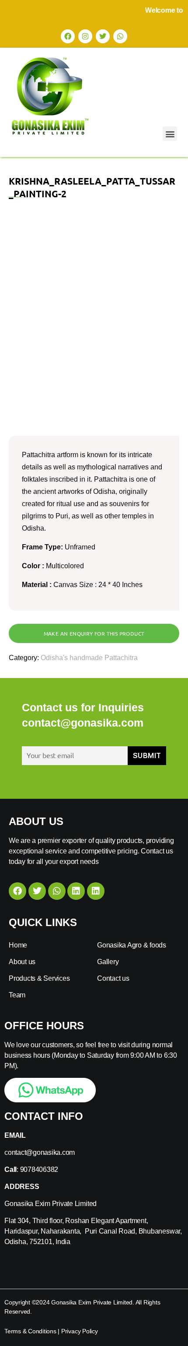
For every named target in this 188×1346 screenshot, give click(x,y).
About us (22, 961)
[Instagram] (85, 36)
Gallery (107, 961)
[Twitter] (103, 36)
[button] (170, 133)
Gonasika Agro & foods (131, 945)
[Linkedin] (76, 891)
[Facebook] (68, 36)
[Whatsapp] (120, 36)
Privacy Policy (79, 1331)
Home (18, 945)
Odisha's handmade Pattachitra (89, 657)
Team (17, 995)
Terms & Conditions (30, 1331)
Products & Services (39, 978)
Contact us (113, 978)
